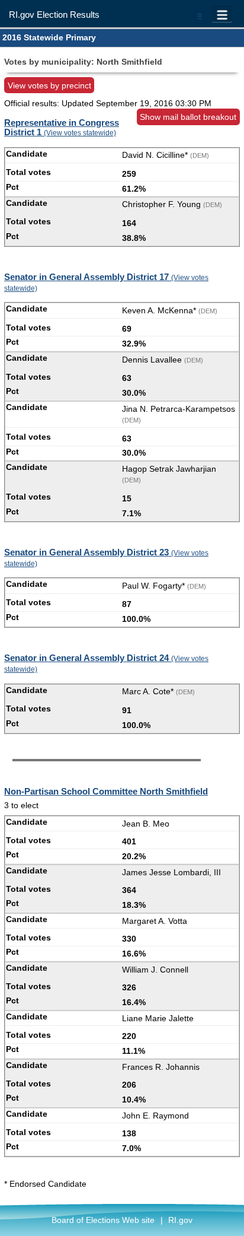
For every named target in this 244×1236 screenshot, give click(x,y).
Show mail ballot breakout (188, 117)
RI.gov (180, 1220)
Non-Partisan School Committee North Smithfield (106, 791)
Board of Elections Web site (103, 1220)
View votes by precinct (49, 85)
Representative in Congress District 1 (61, 127)
